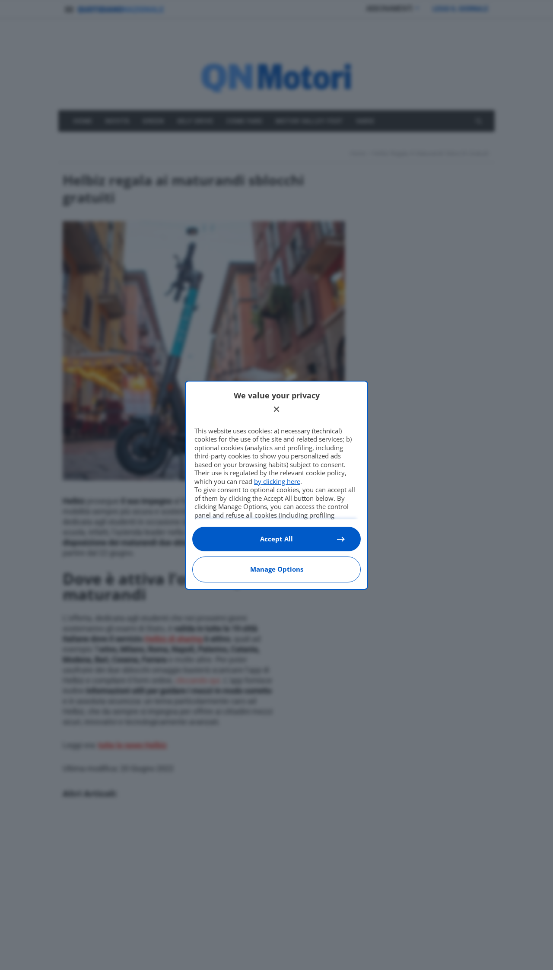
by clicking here (277, 481)
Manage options (276, 569)
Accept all (276, 538)
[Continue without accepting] (276, 409)
